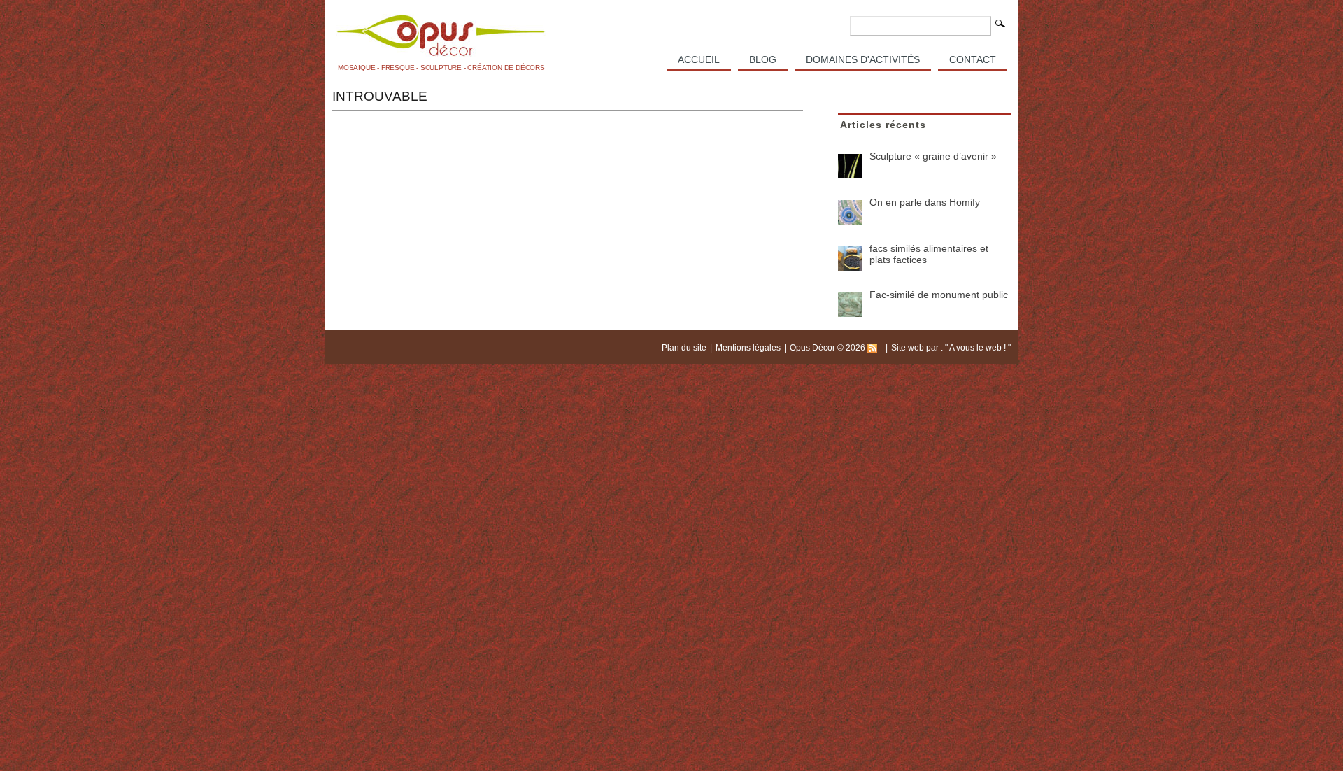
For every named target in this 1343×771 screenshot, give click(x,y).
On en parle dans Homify (924, 202)
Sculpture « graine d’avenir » (933, 156)
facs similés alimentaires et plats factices (928, 254)
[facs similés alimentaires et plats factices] (850, 258)
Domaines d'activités (863, 59)
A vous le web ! (978, 348)
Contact (972, 59)
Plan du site (684, 348)
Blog (762, 59)
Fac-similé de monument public (938, 294)
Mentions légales (748, 348)
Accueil (699, 59)
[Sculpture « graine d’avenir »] (850, 166)
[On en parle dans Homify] (850, 212)
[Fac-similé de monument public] (850, 304)
